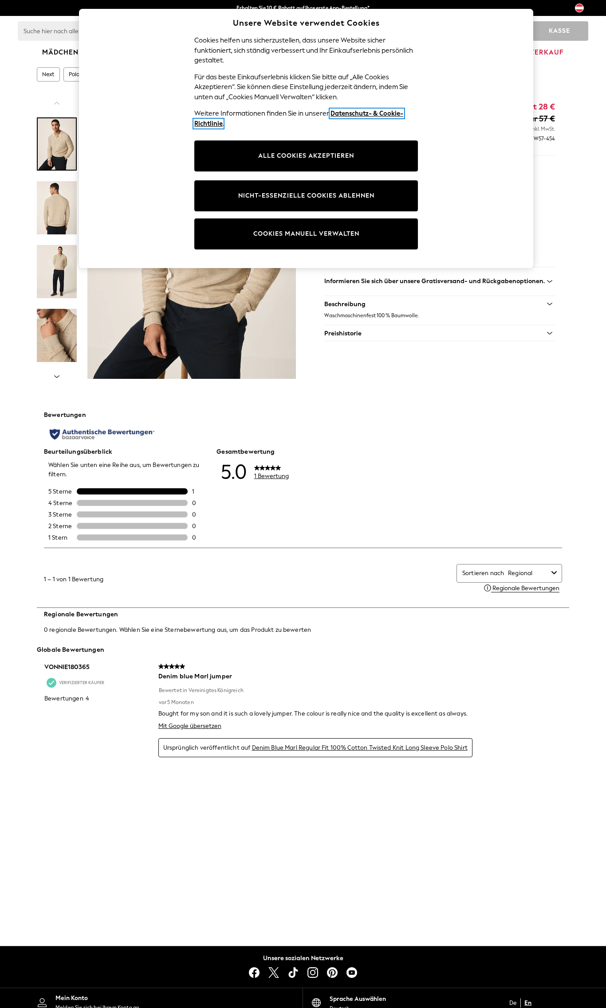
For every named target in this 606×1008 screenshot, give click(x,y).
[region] (306, 138)
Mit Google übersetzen (189, 726)
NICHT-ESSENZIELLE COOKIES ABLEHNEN (306, 195)
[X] (273, 972)
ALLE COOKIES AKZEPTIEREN (306, 156)
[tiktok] (293, 972)
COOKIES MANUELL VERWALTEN (306, 233)
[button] (439, 304)
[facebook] (254, 972)
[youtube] (352, 972)
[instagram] (313, 972)
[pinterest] (332, 972)
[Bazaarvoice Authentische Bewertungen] (102, 434)
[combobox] (528, 573)
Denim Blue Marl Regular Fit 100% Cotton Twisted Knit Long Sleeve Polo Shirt (360, 747)
